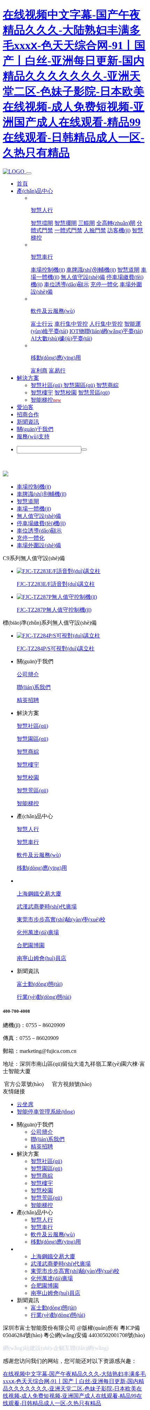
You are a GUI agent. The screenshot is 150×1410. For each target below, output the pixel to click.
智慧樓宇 (42, 392)
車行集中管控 (71, 324)
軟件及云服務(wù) (53, 311)
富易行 (57, 371)
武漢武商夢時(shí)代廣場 (47, 907)
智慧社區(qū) (47, 385)
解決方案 (28, 378)
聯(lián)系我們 (34, 687)
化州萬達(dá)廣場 (38, 932)
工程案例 (28, 881)
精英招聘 (28, 700)
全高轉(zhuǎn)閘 (115, 223)
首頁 (22, 184)
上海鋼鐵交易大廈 (39, 894)
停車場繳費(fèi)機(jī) (41, 523)
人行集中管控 (106, 324)
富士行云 (42, 324)
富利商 (39, 371)
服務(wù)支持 (33, 436)
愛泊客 (25, 407)
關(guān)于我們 (35, 429)
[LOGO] (14, 171)
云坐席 (25, 1104)
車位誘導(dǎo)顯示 (66, 284)
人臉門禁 (95, 230)
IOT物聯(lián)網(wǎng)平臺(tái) (106, 331)
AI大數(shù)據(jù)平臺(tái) (61, 338)
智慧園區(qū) (79, 385)
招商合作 (28, 414)
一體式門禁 (68, 230)
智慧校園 (65, 392)
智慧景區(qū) (94, 392)
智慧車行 (42, 257)
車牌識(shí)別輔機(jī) (91, 270)
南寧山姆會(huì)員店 (41, 958)
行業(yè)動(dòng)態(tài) (44, 997)
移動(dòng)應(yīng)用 (56, 358)
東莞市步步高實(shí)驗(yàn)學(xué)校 (61, 919)
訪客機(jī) (118, 230)
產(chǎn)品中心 (35, 191)
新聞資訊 (28, 422)
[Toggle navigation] (28, 173)
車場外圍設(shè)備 (39, 545)
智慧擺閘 (65, 223)
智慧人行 (42, 210)
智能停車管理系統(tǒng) (46, 1112)
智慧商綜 (107, 385)
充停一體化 (104, 284)
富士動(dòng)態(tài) (39, 984)
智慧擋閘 (42, 223)
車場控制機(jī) (48, 270)
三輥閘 (86, 223)
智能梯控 (46, 400)
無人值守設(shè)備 (83, 277)
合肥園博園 (31, 945)
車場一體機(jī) (34, 509)
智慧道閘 (128, 270)
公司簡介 (28, 674)
